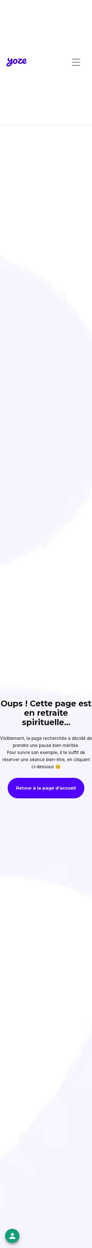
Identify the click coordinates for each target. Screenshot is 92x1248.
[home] (16, 62)
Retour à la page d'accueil (46, 788)
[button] (76, 62)
